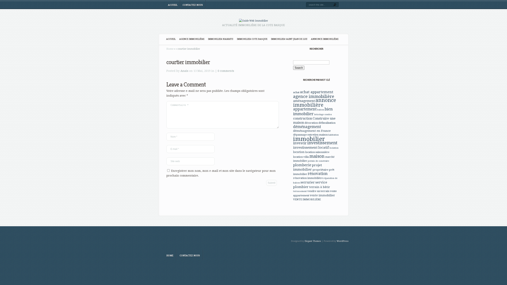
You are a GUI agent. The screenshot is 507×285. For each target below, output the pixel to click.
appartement (305, 109)
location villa (301, 156)
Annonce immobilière (324, 39)
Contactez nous (193, 5)
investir (300, 143)
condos (328, 114)
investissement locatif (311, 147)
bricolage (319, 114)
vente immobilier (322, 195)
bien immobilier (313, 111)
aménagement (304, 101)
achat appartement (316, 92)
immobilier (309, 139)
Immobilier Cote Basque (252, 39)
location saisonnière (317, 152)
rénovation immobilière (308, 178)
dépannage (300, 134)
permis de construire (318, 161)
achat (296, 92)
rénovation (318, 173)
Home (169, 49)
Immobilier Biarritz (220, 39)
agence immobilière (313, 96)
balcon (320, 109)
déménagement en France (312, 131)
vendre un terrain (318, 191)
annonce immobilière (314, 102)
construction (302, 118)
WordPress (343, 241)
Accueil (172, 5)
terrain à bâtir (319, 187)
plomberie (302, 165)
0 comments (226, 70)
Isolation (333, 148)
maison (317, 156)
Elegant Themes (313, 241)
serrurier (307, 182)
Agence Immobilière (191, 39)
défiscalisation (326, 122)
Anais (184, 70)
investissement (322, 142)
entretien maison (317, 134)
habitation (333, 135)
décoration (311, 122)
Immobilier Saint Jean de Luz (289, 39)
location (299, 152)
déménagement (307, 126)
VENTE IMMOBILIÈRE (307, 199)
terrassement (300, 191)
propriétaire (320, 169)
